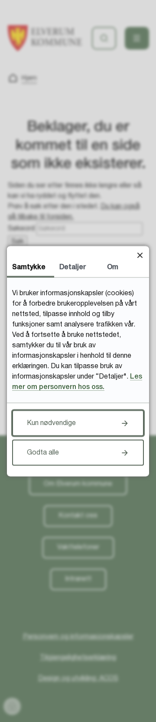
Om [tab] (112, 267)
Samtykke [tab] (29, 267)
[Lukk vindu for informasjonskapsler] (140, 255)
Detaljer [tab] (72, 267)
